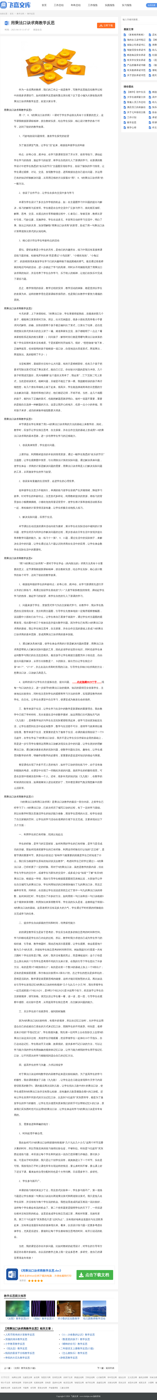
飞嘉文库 (74, 1396)
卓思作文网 (132, 1383)
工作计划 (131, 117)
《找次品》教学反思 (16, 1348)
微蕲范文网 (5, 1388)
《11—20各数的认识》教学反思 (77, 1334)
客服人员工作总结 (136, 102)
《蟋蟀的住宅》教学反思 (73, 1344)
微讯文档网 (143, 1377)
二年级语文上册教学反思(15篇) (77, 1348)
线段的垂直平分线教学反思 (20, 1353)
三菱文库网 (64, 1388)
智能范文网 (79, 1383)
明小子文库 (5, 1383)
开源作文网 (27, 1383)
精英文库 (142, 1383)
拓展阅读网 (38, 1383)
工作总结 (59, 5)
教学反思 (31, 14)
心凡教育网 (101, 1377)
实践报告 (110, 5)
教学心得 (131, 127)
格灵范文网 (68, 1383)
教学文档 (20, 14)
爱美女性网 (42, 1388)
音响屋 (48, 1383)
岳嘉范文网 (16, 1388)
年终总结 (76, 5)
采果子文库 (68, 1377)
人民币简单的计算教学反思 (20, 1334)
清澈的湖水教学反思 (16, 1339)
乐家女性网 (112, 1383)
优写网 (33, 1388)
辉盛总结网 (79, 1377)
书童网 (26, 1388)
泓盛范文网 (27, 1377)
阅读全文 (37, 30)
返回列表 (110, 1368)
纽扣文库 (122, 1377)
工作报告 (93, 5)
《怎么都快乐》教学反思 (73, 1353)
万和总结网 (90, 1377)
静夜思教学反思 (69, 1357)
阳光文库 (122, 1383)
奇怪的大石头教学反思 (17, 1357)
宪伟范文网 (56, 1377)
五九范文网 (132, 1377)
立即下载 (108, 25)
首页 (44, 5)
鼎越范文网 (101, 1383)
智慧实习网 (45, 1377)
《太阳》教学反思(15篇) (24, 1368)
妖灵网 (36, 1377)
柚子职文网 (90, 1383)
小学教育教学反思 (15, 1344)
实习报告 (127, 5)
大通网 (151, 1383)
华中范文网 (112, 1377)
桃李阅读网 (16, 1383)
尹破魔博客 (53, 1388)
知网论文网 (16, 1377)
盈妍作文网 (57, 1383)
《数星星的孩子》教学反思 (75, 1339)
